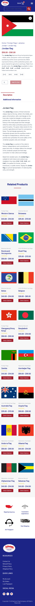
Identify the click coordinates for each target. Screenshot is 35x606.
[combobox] (15, 9)
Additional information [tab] (12, 99)
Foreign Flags (12, 43)
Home (4, 43)
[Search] (29, 9)
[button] (32, 3)
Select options (7, 223)
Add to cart (15, 82)
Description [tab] (7, 95)
